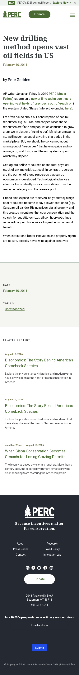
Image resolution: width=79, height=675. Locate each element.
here (68, 108)
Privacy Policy (67, 664)
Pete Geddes (19, 79)
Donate (40, 579)
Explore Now (60, 2)
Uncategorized (15, 309)
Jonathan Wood (13, 445)
